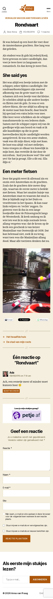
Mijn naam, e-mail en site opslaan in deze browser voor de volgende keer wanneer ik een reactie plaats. (27, 516)
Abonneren (40, 579)
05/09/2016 (29, 32)
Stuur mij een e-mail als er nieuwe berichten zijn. (27, 531)
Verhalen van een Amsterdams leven (26, 18)
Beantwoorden (11, 391)
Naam (6, 475)
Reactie (7, 448)
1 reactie (45, 32)
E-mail (6, 488)
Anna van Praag (19, 593)
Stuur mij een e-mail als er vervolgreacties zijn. (27, 525)
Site (4, 501)
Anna (14, 32)
